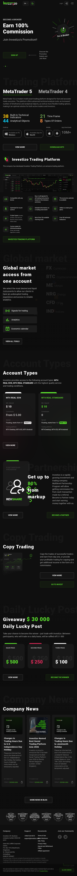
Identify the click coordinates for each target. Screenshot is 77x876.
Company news (13, 782)
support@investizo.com (31, 838)
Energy (56, 294)
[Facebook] (60, 837)
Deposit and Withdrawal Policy (45, 847)
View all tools (12, 341)
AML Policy (41, 841)
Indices (55, 311)
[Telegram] (65, 837)
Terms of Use (42, 835)
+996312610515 (29, 836)
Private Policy (43, 871)
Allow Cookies (66, 870)
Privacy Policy (42, 843)
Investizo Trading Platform (21, 239)
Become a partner (60, 515)
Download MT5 (57, 147)
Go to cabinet (14, 59)
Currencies (56, 268)
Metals (54, 285)
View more (20, 147)
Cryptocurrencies (60, 276)
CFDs (54, 302)
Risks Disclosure (43, 838)
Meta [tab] (17, 91)
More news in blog (38, 800)
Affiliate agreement (44, 851)
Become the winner (60, 677)
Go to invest (57, 584)
